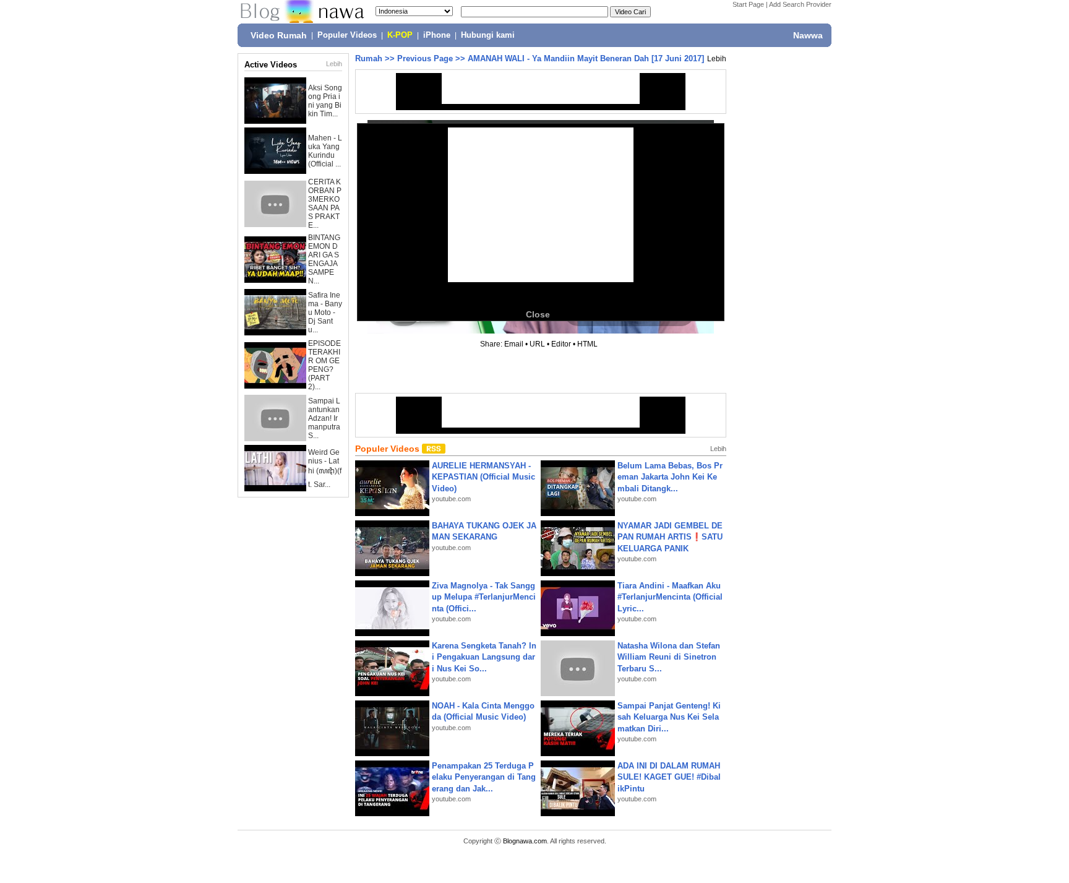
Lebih (334, 63)
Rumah (368, 58)
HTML (587, 344)
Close (538, 314)
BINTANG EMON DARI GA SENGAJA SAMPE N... (324, 259)
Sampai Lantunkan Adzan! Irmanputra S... (324, 418)
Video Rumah (279, 35)
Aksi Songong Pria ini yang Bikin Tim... (325, 101)
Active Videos (270, 64)
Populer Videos (347, 35)
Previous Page (425, 58)
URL (537, 344)
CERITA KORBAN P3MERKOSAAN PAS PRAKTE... (324, 204)
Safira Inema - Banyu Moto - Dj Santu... (325, 312)
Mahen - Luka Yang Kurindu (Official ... (325, 151)
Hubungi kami (488, 35)
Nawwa (808, 35)
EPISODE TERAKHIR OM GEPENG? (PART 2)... (324, 365)
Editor (561, 344)
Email (513, 344)
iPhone (436, 35)
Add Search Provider (800, 4)
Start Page (748, 4)
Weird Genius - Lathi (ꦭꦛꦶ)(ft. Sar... (324, 468)
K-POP (400, 35)
